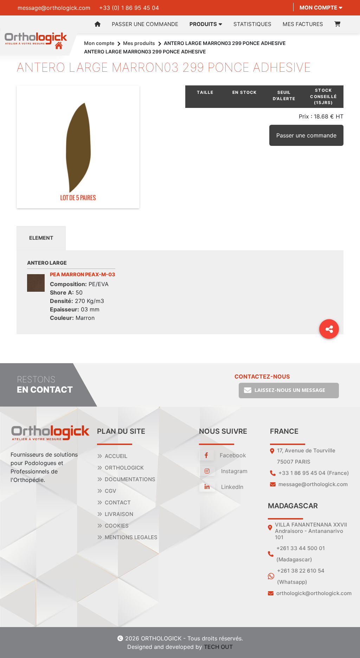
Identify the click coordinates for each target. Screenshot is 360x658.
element (41, 238)
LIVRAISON (119, 514)
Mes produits (139, 43)
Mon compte (318, 7)
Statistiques (252, 24)
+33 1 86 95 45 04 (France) (313, 473)
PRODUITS (203, 24)
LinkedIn (231, 486)
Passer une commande (145, 24)
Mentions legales (131, 537)
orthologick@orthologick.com (314, 593)
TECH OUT (218, 646)
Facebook (232, 455)
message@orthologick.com (54, 7)
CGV (110, 491)
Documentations (130, 479)
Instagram (233, 471)
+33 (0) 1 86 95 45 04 (129, 7)
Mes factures (303, 24)
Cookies (117, 525)
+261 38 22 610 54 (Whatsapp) (300, 576)
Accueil (116, 456)
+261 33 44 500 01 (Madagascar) (300, 554)
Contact (118, 502)
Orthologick (124, 467)
